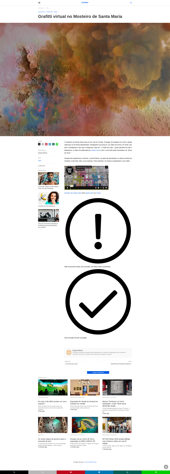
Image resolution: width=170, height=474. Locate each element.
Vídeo (47, 8)
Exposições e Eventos (77, 397)
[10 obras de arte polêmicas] (48, 198)
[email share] (43, 144)
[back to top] (166, 467)
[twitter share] (39, 144)
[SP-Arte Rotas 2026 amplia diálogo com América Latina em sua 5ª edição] (117, 425)
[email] (42, 472)
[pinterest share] (46, 144)
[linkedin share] (50, 144)
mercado (41, 434)
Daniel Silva (95, 150)
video (39, 160)
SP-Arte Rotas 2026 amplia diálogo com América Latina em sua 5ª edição (116, 441)
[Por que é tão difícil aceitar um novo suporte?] (53, 387)
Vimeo (98, 193)
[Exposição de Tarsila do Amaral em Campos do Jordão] (85, 387)
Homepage (41, 8)
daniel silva (90, 193)
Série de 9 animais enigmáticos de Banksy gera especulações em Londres (48, 225)
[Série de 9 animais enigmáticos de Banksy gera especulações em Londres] (48, 215)
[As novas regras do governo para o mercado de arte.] (53, 425)
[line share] (57, 144)
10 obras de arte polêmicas (46, 206)
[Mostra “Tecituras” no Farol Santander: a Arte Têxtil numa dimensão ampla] (117, 387)
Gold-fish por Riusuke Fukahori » (121, 364)
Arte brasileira (43, 397)
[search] (131, 3)
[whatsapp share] (53, 144)
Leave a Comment (98, 372)
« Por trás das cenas (71, 364)
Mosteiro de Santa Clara (73, 193)
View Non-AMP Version (91, 462)
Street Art (49, 12)
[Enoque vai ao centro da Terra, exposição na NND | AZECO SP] (85, 425)
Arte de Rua (41, 12)
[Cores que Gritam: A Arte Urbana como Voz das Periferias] (48, 178)
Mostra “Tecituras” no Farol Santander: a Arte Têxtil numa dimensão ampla (114, 403)
